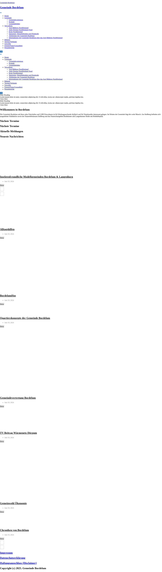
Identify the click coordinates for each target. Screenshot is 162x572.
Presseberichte (9, 48)
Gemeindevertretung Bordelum (18, 397)
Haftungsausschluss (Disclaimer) (18, 563)
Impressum (6, 552)
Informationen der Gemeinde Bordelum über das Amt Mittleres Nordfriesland (35, 38)
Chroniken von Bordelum (14, 530)
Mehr (2, 185)
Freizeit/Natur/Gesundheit (13, 46)
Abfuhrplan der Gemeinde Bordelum (21, 36)
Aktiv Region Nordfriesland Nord (20, 30)
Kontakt (11, 22)
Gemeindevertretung (16, 20)
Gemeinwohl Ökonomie (13, 503)
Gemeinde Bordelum (7, 3)
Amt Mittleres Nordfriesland (18, 28)
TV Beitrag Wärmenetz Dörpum (18, 432)
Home (6, 16)
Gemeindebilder (14, 24)
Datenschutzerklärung (12, 557)
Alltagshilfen (7, 229)
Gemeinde (8, 18)
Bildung (7, 40)
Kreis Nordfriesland (16, 32)
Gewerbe (7, 44)
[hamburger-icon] (1, 12)
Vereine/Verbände (10, 42)
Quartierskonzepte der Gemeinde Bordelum (25, 318)
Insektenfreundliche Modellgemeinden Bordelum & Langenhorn (36, 176)
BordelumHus (8, 295)
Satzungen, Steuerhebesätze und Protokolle (24, 34)
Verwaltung (8, 26)
